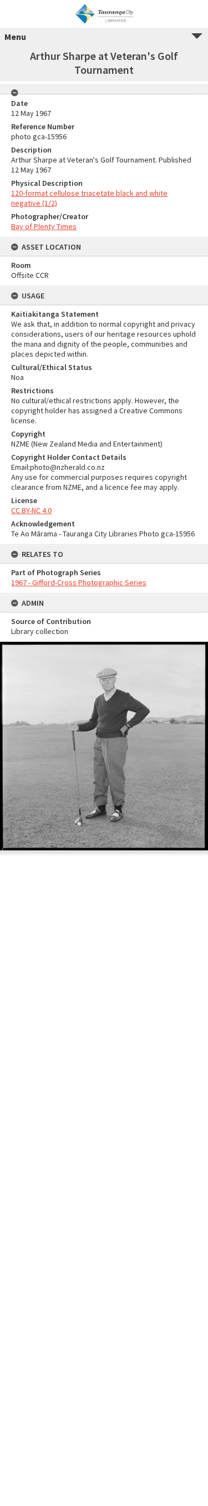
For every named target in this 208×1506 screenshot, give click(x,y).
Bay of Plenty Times (44, 226)
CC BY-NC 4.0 (31, 510)
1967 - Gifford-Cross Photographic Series (78, 582)
